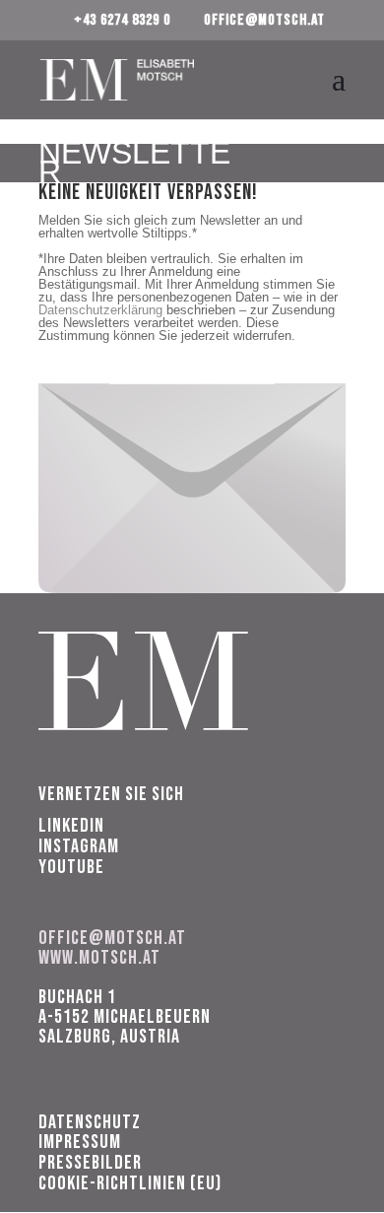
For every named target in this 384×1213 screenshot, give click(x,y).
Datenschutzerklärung (100, 310)
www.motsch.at (99, 958)
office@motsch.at (112, 938)
